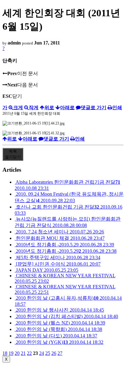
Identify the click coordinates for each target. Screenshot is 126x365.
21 (23, 353)
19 (11, 353)
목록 (13, 154)
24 (41, 353)
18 (4, 353)
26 (53, 353)
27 (59, 353)
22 (29, 353)
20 (17, 353)
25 (47, 353)
